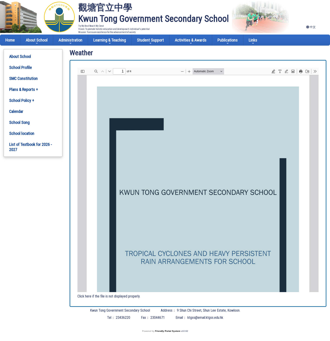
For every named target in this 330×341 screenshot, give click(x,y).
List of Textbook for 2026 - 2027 (30, 147)
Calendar (16, 111)
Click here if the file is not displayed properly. (108, 296)
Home (10, 40)
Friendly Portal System (168, 331)
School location (21, 133)
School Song (19, 122)
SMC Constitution (23, 78)
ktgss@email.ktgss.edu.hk (205, 317)
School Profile (20, 67)
